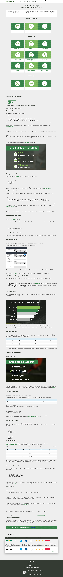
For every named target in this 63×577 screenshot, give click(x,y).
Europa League (37, 283)
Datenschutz (33, 563)
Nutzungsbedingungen (27, 563)
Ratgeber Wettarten (32, 527)
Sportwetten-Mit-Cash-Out (12, 100)
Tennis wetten (17, 176)
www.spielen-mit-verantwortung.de (35, 571)
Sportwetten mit (15, 273)
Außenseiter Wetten (34, 349)
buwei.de (29, 571)
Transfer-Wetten (10, 102)
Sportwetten (33, 1)
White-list (41, 574)
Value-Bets (9, 103)
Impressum (37, 563)
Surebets (9, 101)
